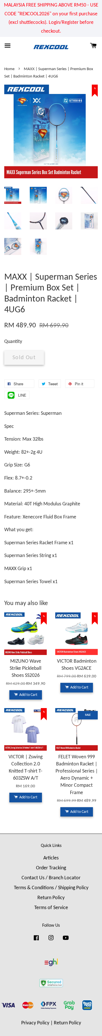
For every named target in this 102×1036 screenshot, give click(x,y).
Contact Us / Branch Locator (51, 878)
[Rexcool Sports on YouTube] (66, 940)
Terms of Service (51, 908)
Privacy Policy (35, 1023)
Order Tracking (51, 868)
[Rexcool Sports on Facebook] (36, 940)
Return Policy (51, 898)
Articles (51, 858)
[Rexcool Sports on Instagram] (51, 940)
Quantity (13, 341)
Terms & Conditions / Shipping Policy (51, 888)
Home (9, 69)
